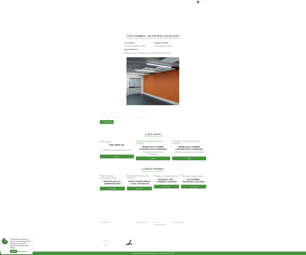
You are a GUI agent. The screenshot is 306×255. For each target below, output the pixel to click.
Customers (184, 5)
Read (117, 156)
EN (198, 2)
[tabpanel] (153, 81)
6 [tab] (156, 106)
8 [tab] (161, 106)
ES (204, 2)
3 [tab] (149, 106)
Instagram (158, 229)
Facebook (158, 227)
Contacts (202, 5)
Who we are (168, 5)
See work (112, 189)
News (176, 5)
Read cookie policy (23, 251)
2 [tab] (147, 106)
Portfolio (193, 5)
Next (183, 81)
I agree (13, 251)
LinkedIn (158, 232)
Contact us (107, 122)
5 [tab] (154, 106)
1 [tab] (144, 106)
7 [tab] (159, 106)
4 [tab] (152, 106)
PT (201, 2)
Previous (122, 81)
